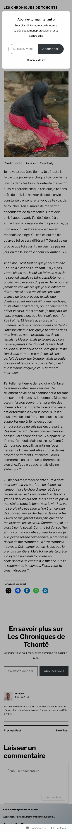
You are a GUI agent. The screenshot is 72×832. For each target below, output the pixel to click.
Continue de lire (36, 60)
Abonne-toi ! (50, 49)
